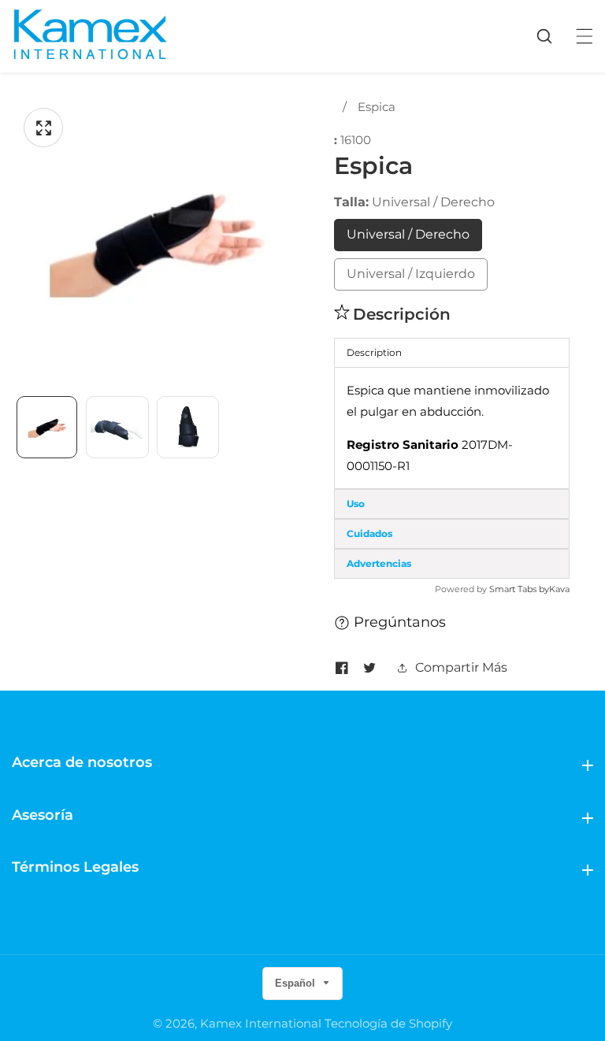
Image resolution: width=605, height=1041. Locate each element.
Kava (559, 589)
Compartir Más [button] (461, 667)
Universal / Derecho (408, 234)
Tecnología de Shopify (388, 1023)
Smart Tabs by (519, 589)
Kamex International (260, 1023)
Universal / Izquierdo (411, 273)
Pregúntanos (400, 622)
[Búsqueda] (552, 36)
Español (296, 983)
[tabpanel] (452, 428)
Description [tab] (374, 352)
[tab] (452, 504)
